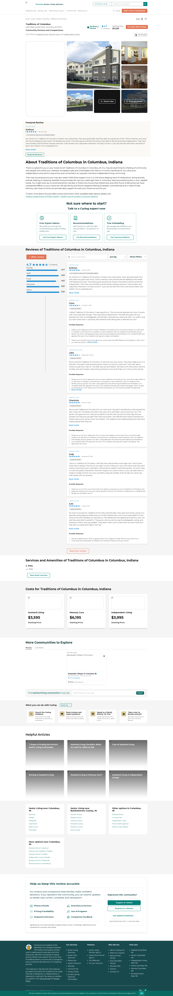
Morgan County (75, 817)
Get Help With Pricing (136, 27)
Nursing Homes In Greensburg (39, 863)
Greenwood (33, 824)
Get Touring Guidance (120, 237)
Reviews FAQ (115, 966)
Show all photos (135, 101)
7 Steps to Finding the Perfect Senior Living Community (43, 745)
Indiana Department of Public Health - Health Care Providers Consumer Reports (62, 196)
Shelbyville (32, 821)
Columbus (45, 19)
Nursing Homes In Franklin (38, 854)
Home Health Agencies (120, 824)
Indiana (38, 19)
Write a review (37, 257)
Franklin (31, 817)
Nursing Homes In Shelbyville (39, 860)
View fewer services (38, 575)
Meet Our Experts (117, 953)
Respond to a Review (124, 908)
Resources (72, 960)
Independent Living (72, 34)
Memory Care (54, 34)
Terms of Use (45, 979)
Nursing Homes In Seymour (39, 848)
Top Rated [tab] (39, 648)
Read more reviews (78, 551)
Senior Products (74, 963)
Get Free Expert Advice (53, 237)
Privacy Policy (73, 972)
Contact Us (114, 972)
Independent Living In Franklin (39, 857)
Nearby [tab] (29, 648)
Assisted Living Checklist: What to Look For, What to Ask (86, 745)
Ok (142, 993)
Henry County (75, 830)
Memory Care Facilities (120, 827)
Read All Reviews (34, 155)
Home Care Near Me (139, 966)
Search (140, 693)
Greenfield (32, 830)
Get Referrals (94, 960)
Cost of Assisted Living (123, 744)
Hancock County (76, 821)
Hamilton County (76, 827)
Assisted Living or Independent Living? (127, 776)
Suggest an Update (124, 903)
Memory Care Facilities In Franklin (40, 851)
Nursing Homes (117, 814)
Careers (113, 969)
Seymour (32, 814)
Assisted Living (42, 34)
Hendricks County (76, 824)
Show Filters (136, 257)
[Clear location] (134, 693)
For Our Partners (96, 963)
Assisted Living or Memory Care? (86, 775)
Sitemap (71, 966)
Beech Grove (33, 827)
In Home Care (117, 817)
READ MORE (31, 150)
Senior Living (30, 19)
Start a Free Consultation (134, 11)
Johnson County (76, 814)
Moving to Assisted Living (41, 775)
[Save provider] (145, 19)
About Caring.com (117, 950)
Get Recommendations (86, 237)
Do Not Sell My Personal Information (74, 977)
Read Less (64, 705)
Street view (109, 101)
